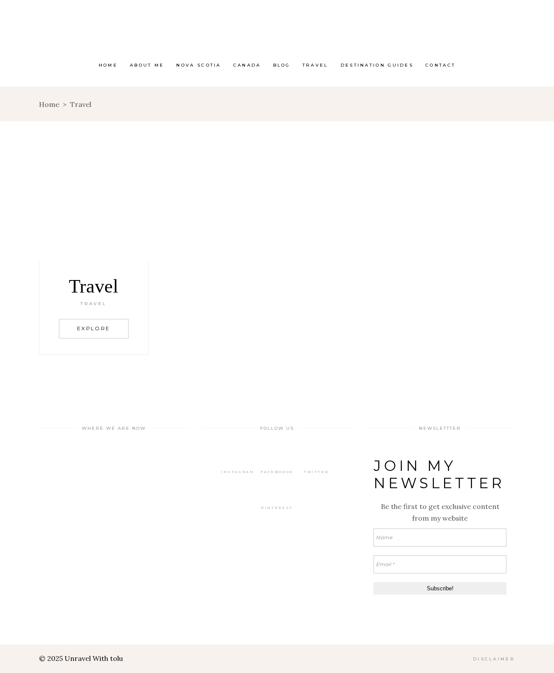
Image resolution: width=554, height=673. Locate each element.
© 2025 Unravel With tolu (81, 658)
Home (49, 104)
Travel (93, 303)
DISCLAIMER (494, 659)
